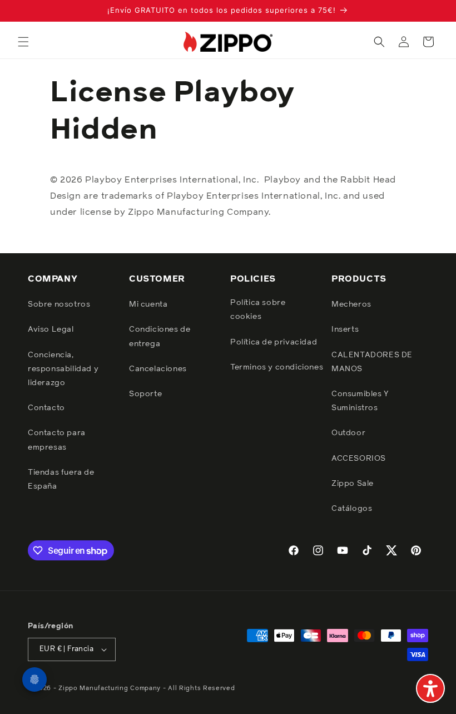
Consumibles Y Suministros (360, 401)
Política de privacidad (273, 342)
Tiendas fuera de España (61, 479)
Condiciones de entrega (159, 336)
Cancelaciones (158, 369)
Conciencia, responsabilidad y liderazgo (63, 369)
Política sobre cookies (257, 310)
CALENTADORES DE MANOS (372, 362)
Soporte (145, 394)
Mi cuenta (148, 304)
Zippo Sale (352, 484)
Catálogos (351, 509)
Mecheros (351, 304)
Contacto (46, 408)
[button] (23, 41)
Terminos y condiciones (276, 367)
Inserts (345, 329)
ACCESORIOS (358, 458)
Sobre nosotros (59, 304)
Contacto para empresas (57, 440)
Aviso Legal (51, 329)
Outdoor (348, 433)
